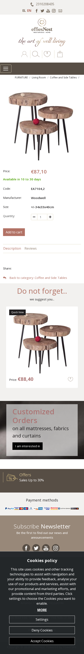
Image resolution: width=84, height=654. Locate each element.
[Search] (35, 57)
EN (29, 10)
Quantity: (9, 216)
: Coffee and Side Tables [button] (38, 278)
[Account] (24, 57)
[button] (46, 57)
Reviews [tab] (30, 248)
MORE (42, 610)
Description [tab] (12, 248)
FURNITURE (21, 77)
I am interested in (27, 446)
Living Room (39, 77)
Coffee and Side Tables (63, 77)
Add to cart (14, 232)
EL (24, 10)
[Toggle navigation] (5, 69)
